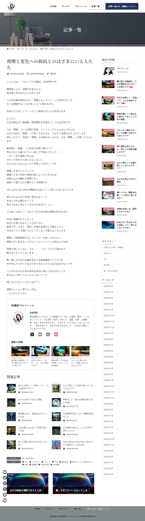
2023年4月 (108, 474)
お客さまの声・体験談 (113, 247)
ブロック (47, 462)
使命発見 (65, 462)
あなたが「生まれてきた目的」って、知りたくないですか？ (127, 225)
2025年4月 (108, 362)
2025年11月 (109, 321)
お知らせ (108, 253)
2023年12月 (109, 438)
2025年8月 (108, 339)
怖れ (26, 464)
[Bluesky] (41, 334)
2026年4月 (108, 309)
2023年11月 (109, 444)
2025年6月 (108, 350)
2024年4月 (108, 427)
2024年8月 (108, 409)
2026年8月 (108, 286)
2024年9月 (108, 403)
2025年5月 (108, 356)
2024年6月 (108, 421)
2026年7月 (108, 292)
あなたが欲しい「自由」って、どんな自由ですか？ (39, 362)
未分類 (107, 264)
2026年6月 (108, 297)
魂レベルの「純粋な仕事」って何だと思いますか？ (127, 195)
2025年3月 (108, 368)
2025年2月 (108, 374)
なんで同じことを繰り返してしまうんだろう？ (127, 165)
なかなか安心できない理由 (30, 399)
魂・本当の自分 (44, 355)
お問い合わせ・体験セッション (98, 508)
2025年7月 (108, 345)
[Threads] (49, 334)
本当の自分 (45, 464)
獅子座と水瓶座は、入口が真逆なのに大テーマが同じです (19, 362)
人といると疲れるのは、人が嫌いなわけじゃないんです (79, 362)
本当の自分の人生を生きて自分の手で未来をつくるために (78, 443)
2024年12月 (109, 386)
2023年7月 (108, 462)
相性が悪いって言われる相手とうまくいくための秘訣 (59, 362)
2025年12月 (109, 315)
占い (27, 355)
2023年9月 (108, 450)
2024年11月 (109, 391)
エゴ (26, 462)
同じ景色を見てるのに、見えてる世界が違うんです (127, 149)
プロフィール (123, 68)
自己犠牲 (56, 464)
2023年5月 (108, 468)
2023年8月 (108, 456)
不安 (56, 462)
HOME (37, 508)
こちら (10, 293)
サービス (49, 508)
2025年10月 (109, 327)
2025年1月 (108, 380)
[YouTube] (57, 334)
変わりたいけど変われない (82, 462)
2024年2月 (108, 433)
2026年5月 (108, 303)
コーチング (36, 462)
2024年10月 (109, 397)
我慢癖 (34, 464)
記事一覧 (77, 508)
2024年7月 (108, 415)
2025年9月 (108, 333)
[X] (33, 334)
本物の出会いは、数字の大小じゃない (127, 210)
